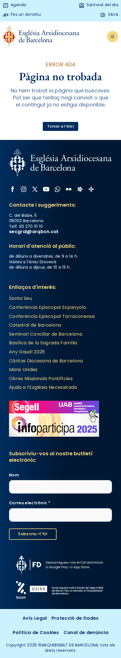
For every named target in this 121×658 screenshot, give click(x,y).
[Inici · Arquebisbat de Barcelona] (41, 36)
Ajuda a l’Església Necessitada (43, 387)
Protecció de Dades (75, 618)
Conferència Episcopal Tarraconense (52, 316)
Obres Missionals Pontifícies (41, 378)
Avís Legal (35, 618)
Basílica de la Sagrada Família (43, 343)
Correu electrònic (29, 503)
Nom (14, 475)
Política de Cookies (36, 632)
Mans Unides (23, 369)
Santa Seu (20, 298)
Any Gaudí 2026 (27, 352)
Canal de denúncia (86, 632)
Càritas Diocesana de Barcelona (46, 361)
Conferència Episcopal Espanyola (47, 307)
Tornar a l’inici (60, 126)
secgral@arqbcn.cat (34, 231)
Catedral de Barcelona (35, 325)
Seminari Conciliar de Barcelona (45, 334)
